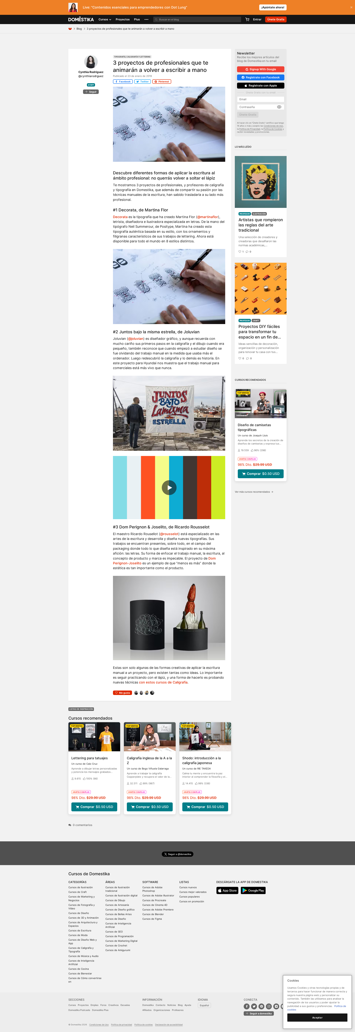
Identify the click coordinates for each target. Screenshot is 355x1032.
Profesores (177, 1010)
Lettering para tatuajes (89, 758)
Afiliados (146, 1010)
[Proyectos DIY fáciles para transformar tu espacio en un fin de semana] (261, 289)
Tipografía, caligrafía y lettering (132, 57)
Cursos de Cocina (78, 968)
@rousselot (169, 534)
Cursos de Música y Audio (83, 956)
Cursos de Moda (77, 935)
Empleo (94, 1005)
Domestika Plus (100, 1010)
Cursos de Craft (77, 891)
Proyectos (123, 19)
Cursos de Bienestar (80, 973)
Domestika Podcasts (79, 1010)
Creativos (113, 1005)
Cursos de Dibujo (115, 900)
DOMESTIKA (81, 19)
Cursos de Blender (153, 914)
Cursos (72, 1005)
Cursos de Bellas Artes (118, 914)
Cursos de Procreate (154, 900)
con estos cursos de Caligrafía (163, 682)
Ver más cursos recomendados (254, 491)
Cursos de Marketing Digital (121, 940)
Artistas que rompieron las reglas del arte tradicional (261, 225)
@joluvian (135, 339)
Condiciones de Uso (273, 126)
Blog (79, 28)
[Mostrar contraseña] (279, 107)
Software (150, 882)
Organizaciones (161, 1010)
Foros (103, 1005)
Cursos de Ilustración (80, 887)
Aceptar (317, 1017)
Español (204, 1005)
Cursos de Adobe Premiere (158, 909)
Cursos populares (189, 896)
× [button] (351, 7)
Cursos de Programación (119, 936)
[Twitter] (254, 1006)
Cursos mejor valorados (193, 891)
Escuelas (125, 1005)
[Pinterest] (261, 1006)
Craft (256, 320)
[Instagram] (269, 1006)
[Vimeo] (276, 1006)
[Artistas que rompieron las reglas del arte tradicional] (261, 182)
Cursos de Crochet (116, 945)
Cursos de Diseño (78, 913)
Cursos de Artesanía (117, 904)
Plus (137, 19)
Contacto (160, 1005)
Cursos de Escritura (79, 930)
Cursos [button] (104, 19)
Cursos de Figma (152, 918)
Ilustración (259, 214)
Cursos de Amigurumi (117, 950)
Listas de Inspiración (81, 709)
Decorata (120, 217)
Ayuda (188, 1005)
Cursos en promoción (191, 901)
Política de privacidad (121, 1024)
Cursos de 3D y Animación (83, 917)
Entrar (257, 19)
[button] (146, 19)
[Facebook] (247, 1006)
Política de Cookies (272, 129)
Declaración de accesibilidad (169, 1024)
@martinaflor (207, 217)
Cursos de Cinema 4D (154, 904)
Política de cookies (143, 1024)
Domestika (148, 1005)
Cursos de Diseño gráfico (120, 909)
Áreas (110, 882)
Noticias (171, 1005)
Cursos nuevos (188, 887)
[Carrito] (247, 19)
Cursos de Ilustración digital (121, 895)
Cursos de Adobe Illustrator (158, 895)
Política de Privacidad (249, 129)
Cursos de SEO (114, 931)
